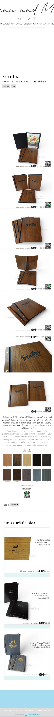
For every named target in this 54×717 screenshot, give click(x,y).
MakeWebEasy (33, 714)
